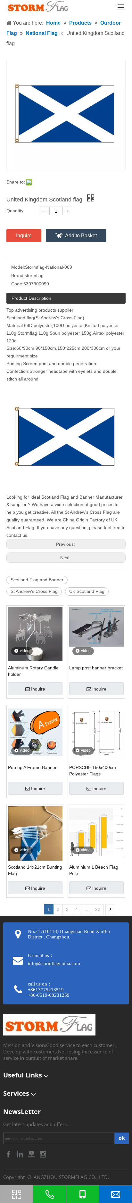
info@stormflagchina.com (54, 963)
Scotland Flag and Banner (37, 579)
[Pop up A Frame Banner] (35, 730)
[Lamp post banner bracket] (96, 626)
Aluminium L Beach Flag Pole (93, 870)
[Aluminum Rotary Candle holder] (35, 633)
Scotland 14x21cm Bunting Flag (35, 870)
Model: (18, 267)
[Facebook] (9, 1154)
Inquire (24, 235)
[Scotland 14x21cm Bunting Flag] (35, 842)
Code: (17, 283)
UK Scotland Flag (86, 591)
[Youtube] (32, 1154)
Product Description (31, 298)
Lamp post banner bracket (96, 667)
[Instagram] (43, 1154)
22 (97, 909)
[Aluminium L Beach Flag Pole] (96, 830)
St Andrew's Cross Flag (34, 591)
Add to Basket (81, 235)
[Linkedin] (20, 1154)
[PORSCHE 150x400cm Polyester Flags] (96, 731)
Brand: (18, 275)
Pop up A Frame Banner (32, 767)
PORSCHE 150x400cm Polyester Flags (92, 770)
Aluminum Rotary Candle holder (33, 671)
